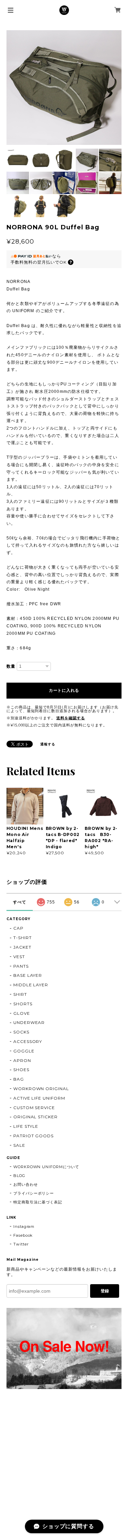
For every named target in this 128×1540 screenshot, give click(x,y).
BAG (18, 1079)
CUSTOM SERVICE (34, 1107)
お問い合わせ (25, 1184)
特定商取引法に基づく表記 (37, 1202)
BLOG (19, 1175)
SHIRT (20, 994)
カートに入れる (64, 690)
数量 (10, 666)
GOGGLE (23, 1050)
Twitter (21, 1244)
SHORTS (22, 1003)
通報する (47, 744)
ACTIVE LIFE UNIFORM (39, 1098)
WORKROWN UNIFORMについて (46, 1166)
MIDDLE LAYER (30, 984)
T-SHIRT (22, 937)
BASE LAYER (27, 975)
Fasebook (23, 1235)
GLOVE (21, 1013)
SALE (19, 1145)
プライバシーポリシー (33, 1193)
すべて (19, 902)
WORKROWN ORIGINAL (41, 1088)
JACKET (22, 947)
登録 (105, 1291)
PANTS (21, 966)
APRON (22, 1060)
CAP (18, 928)
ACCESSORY (27, 1041)
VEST (19, 956)
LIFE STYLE (26, 1126)
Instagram (24, 1226)
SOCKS (21, 1031)
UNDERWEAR (29, 1022)
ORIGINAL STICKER (35, 1116)
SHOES (21, 1069)
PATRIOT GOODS (33, 1135)
